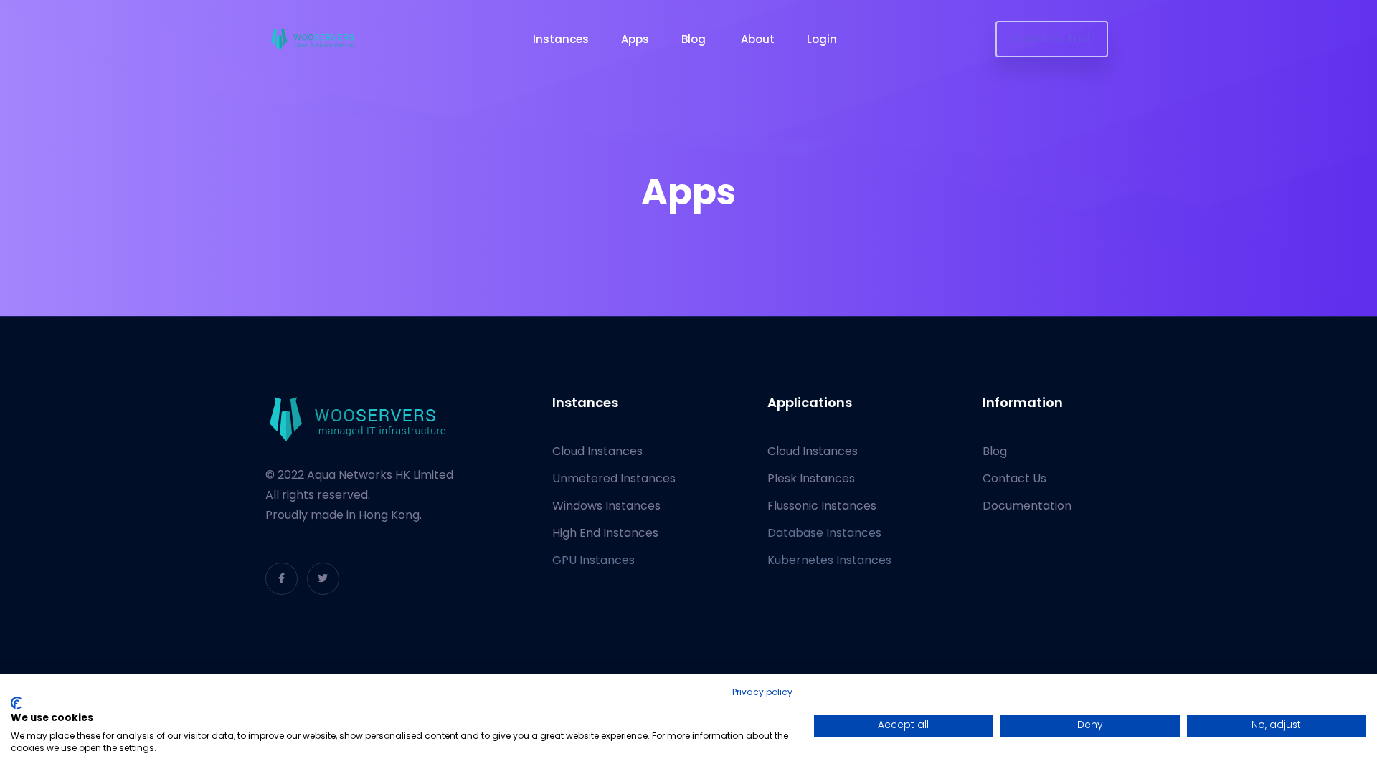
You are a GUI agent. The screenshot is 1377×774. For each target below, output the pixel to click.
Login (823, 39)
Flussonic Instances (821, 505)
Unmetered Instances (614, 478)
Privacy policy (762, 692)
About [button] (758, 39)
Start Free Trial (1051, 39)
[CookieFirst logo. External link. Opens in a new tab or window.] (16, 703)
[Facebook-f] (281, 579)
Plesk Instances (811, 478)
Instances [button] (561, 39)
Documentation (1027, 505)
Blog (695, 39)
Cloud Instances (597, 451)
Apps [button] (635, 39)
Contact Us (1014, 478)
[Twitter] (323, 579)
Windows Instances (606, 505)
